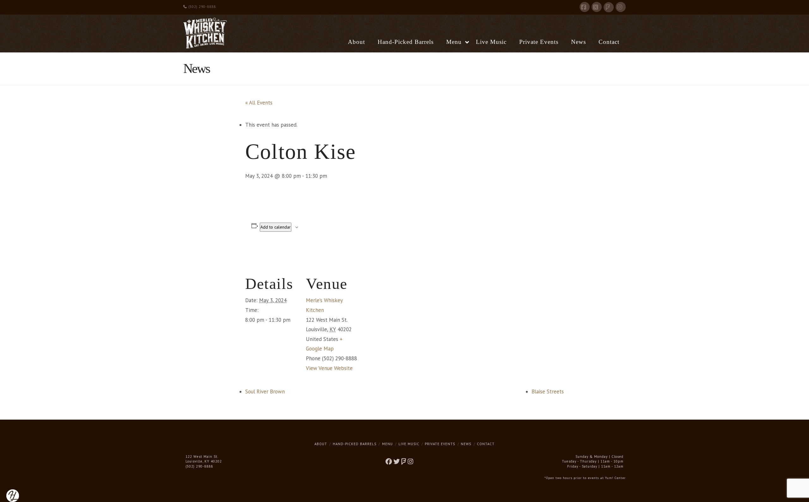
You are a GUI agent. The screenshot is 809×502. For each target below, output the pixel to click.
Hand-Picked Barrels (354, 444)
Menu (387, 444)
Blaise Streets (548, 391)
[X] (597, 7)
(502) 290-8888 (201, 6)
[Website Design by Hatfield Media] (12, 495)
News (466, 444)
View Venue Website (329, 368)
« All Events (258, 102)
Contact (486, 444)
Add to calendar (275, 227)
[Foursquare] (609, 7)
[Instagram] (621, 7)
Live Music (408, 444)
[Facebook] (585, 7)
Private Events (440, 444)
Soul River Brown (265, 391)
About (320, 444)
